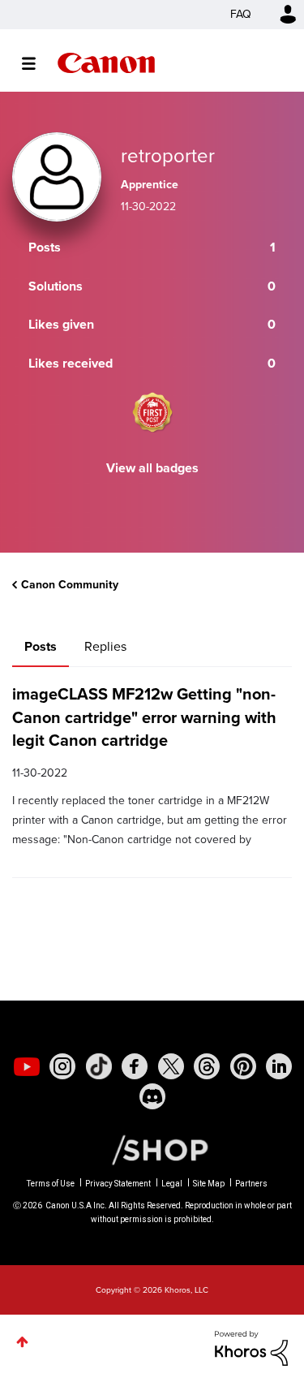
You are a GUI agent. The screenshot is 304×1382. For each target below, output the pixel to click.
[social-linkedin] (279, 1066)
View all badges (152, 468)
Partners (251, 1183)
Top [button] (22, 1342)
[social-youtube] (27, 1066)
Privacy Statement (118, 1183)
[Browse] (37, 63)
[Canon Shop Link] (151, 1149)
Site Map (209, 1183)
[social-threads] (207, 1066)
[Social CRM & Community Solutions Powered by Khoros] (251, 1346)
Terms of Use (51, 1183)
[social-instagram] (62, 1066)
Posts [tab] (40, 646)
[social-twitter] (171, 1066)
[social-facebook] (135, 1066)
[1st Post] (152, 412)
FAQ (240, 14)
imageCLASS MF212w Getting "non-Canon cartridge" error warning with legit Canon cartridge (144, 717)
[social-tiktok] (99, 1066)
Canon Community (106, 63)
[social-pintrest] (243, 1066)
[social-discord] (152, 1096)
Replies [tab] (105, 646)
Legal (171, 1183)
